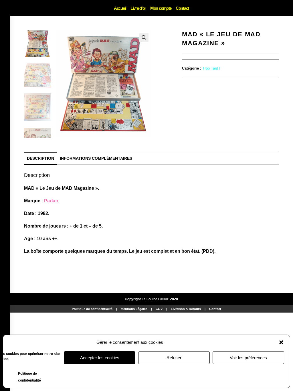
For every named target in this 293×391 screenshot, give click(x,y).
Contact (182, 8)
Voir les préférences (248, 357)
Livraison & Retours (186, 309)
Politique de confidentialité (92, 309)
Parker (51, 200)
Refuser (174, 357)
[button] (281, 342)
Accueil (120, 8)
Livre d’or (138, 8)
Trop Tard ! (211, 68)
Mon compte (160, 8)
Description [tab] (40, 158)
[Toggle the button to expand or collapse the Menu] (5, 8)
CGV (159, 309)
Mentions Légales (134, 309)
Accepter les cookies (99, 357)
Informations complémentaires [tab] (96, 158)
